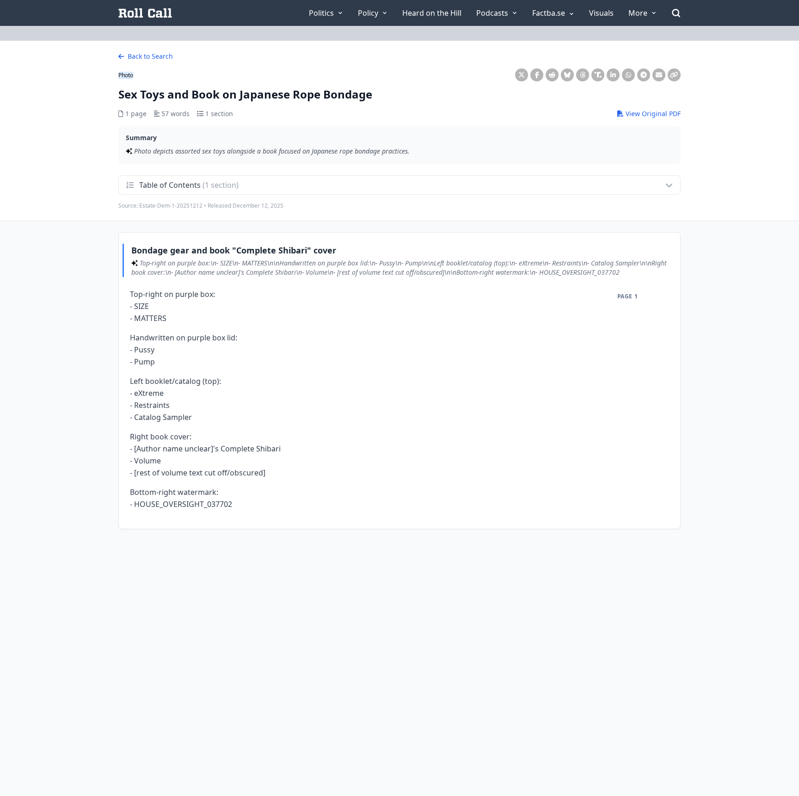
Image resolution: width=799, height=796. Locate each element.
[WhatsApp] (628, 74)
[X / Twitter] (521, 74)
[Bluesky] (567, 74)
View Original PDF (652, 113)
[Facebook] (536, 74)
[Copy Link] (674, 74)
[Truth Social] (597, 74)
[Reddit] (552, 74)
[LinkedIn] (613, 74)
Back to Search (149, 56)
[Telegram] (643, 74)
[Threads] (582, 74)
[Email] (658, 74)
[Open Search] (676, 13)
